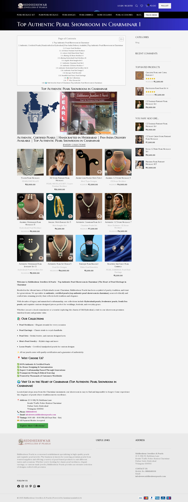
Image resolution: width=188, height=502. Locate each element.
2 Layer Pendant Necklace (62, 185)
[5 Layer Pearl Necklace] (30, 162)
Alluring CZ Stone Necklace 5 (73, 55)
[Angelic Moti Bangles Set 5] (59, 206)
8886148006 (31, 412)
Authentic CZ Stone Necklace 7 (73, 65)
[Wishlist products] (141, 5)
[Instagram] (22, 487)
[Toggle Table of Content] (120, 39)
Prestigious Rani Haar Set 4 (157, 88)
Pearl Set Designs (59, 267)
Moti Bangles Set (60, 225)
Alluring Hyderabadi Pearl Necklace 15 (73, 58)
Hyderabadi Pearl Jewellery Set (30, 270)
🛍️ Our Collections (73, 78)
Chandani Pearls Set (89, 225)
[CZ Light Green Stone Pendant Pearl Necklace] (139, 139)
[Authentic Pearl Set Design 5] (59, 248)
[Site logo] (32, 6)
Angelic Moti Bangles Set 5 (73, 60)
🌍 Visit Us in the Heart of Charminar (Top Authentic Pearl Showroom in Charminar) (73, 83)
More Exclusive (114, 225)
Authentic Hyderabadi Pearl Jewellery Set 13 (73, 68)
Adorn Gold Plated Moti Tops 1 (73, 53)
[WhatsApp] (34, 487)
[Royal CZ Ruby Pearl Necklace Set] (139, 152)
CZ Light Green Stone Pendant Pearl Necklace (158, 137)
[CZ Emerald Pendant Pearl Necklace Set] (139, 104)
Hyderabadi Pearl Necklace (30, 228)
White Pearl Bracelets (89, 267)
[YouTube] (38, 487)
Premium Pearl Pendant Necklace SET (155, 163)
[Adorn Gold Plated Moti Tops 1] (89, 162)
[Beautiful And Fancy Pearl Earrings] (118, 248)
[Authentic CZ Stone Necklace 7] (118, 206)
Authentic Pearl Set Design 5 (73, 70)
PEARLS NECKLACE (30, 181)
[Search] (136, 5)
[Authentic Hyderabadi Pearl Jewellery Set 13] (30, 248)
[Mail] (26, 487)
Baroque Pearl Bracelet (73, 73)
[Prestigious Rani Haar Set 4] (139, 91)
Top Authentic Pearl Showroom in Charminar (71, 43)
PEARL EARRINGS (113, 270)
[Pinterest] (30, 487)
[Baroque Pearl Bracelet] (89, 248)
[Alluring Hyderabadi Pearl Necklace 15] (30, 206)
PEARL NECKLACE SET (56, 184)
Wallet (164, 6)
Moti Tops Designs (89, 181)
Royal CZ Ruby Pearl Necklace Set (158, 150)
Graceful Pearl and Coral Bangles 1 (156, 73)
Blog (137, 42)
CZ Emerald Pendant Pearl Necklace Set (156, 102)
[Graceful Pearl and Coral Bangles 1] (139, 77)
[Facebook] (18, 487)
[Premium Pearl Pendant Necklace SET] (139, 165)
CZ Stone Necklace (118, 181)
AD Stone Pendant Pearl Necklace (73, 51)
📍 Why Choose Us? (73, 80)
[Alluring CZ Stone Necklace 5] (118, 162)
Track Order (151, 15)
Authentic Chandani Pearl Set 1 (73, 63)
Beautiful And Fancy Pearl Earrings (74, 75)
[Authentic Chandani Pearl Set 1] (89, 206)
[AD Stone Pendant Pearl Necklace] (59, 162)
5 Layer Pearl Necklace (73, 48)
